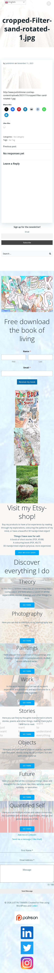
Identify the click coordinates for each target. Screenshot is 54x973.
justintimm (10, 63)
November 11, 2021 (25, 63)
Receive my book (27, 381)
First (13, 362)
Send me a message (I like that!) (27, 839)
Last (40, 362)
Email (27, 232)
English (11, 2)
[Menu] (49, 3)
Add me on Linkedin (27, 834)
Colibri (34, 905)
